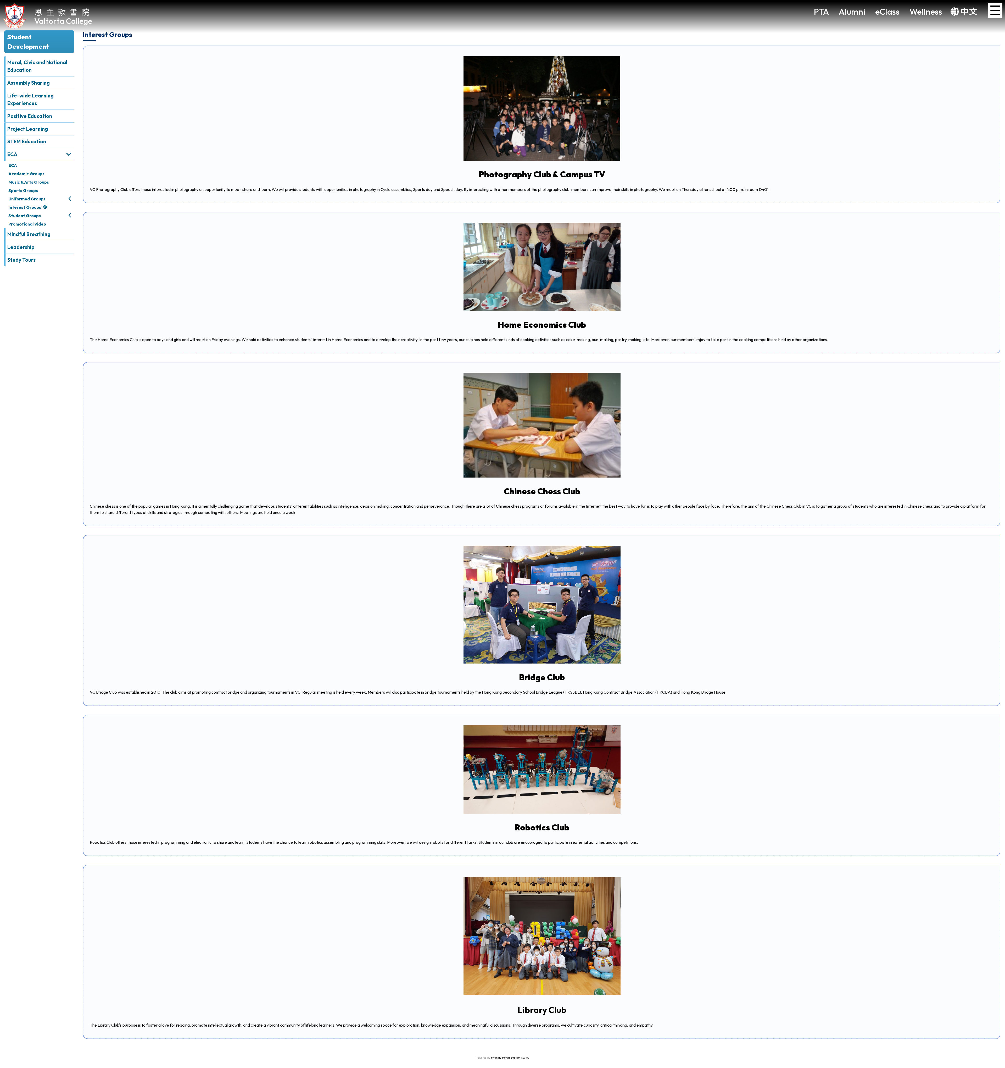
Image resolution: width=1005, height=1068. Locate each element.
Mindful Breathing (29, 234)
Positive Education (29, 116)
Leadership (21, 247)
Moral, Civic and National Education (37, 66)
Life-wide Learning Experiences (30, 99)
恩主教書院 (63, 12)
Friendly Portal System (506, 1057)
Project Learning (27, 129)
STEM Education (26, 141)
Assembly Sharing (28, 83)
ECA (12, 165)
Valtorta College (63, 21)
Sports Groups (23, 190)
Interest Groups (24, 207)
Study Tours (21, 260)
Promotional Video (27, 224)
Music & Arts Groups (28, 182)
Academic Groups (26, 173)
